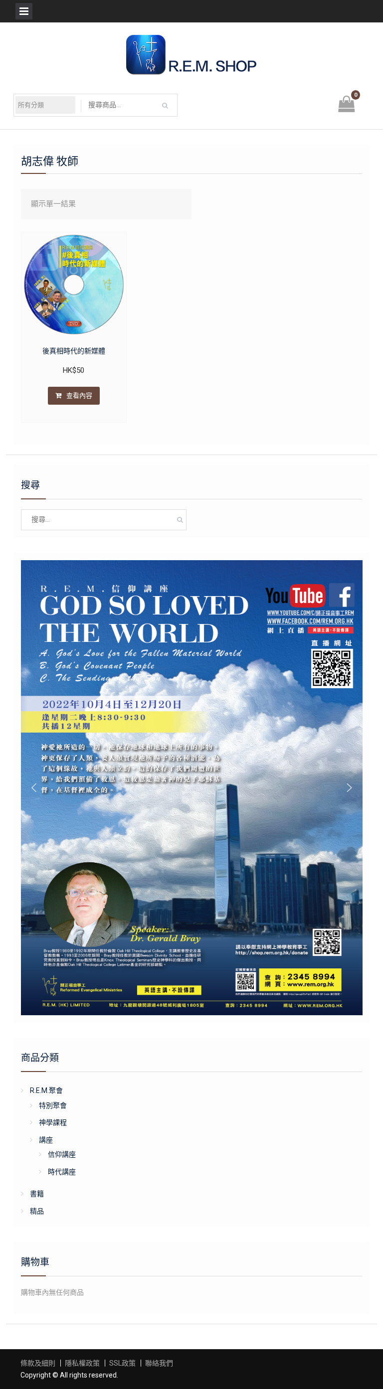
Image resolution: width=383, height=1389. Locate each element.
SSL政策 (122, 1363)
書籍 (37, 1194)
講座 (46, 1140)
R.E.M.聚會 (46, 1090)
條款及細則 (37, 1363)
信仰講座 (62, 1154)
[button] (33, 787)
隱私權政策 (82, 1363)
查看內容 (79, 395)
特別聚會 (53, 1105)
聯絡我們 (159, 1363)
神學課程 (53, 1122)
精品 (37, 1211)
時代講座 (62, 1172)
